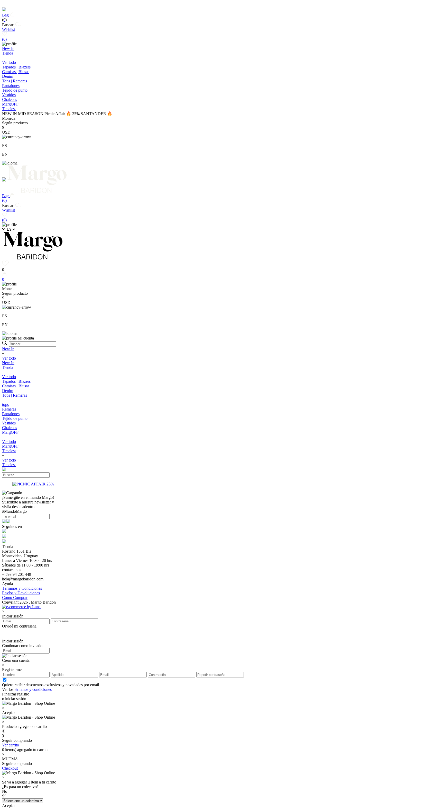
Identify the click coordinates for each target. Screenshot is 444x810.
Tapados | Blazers (16, 67)
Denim (7, 76)
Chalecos (9, 99)
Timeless (9, 451)
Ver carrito (10, 745)
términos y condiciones (33, 689)
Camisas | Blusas (15, 71)
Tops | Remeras (14, 81)
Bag (6, 17)
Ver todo (9, 62)
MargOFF (10, 432)
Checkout (10, 768)
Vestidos (9, 95)
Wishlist (8, 34)
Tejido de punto (14, 90)
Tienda (7, 367)
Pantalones (11, 85)
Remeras (9, 409)
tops (5, 404)
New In (8, 349)
